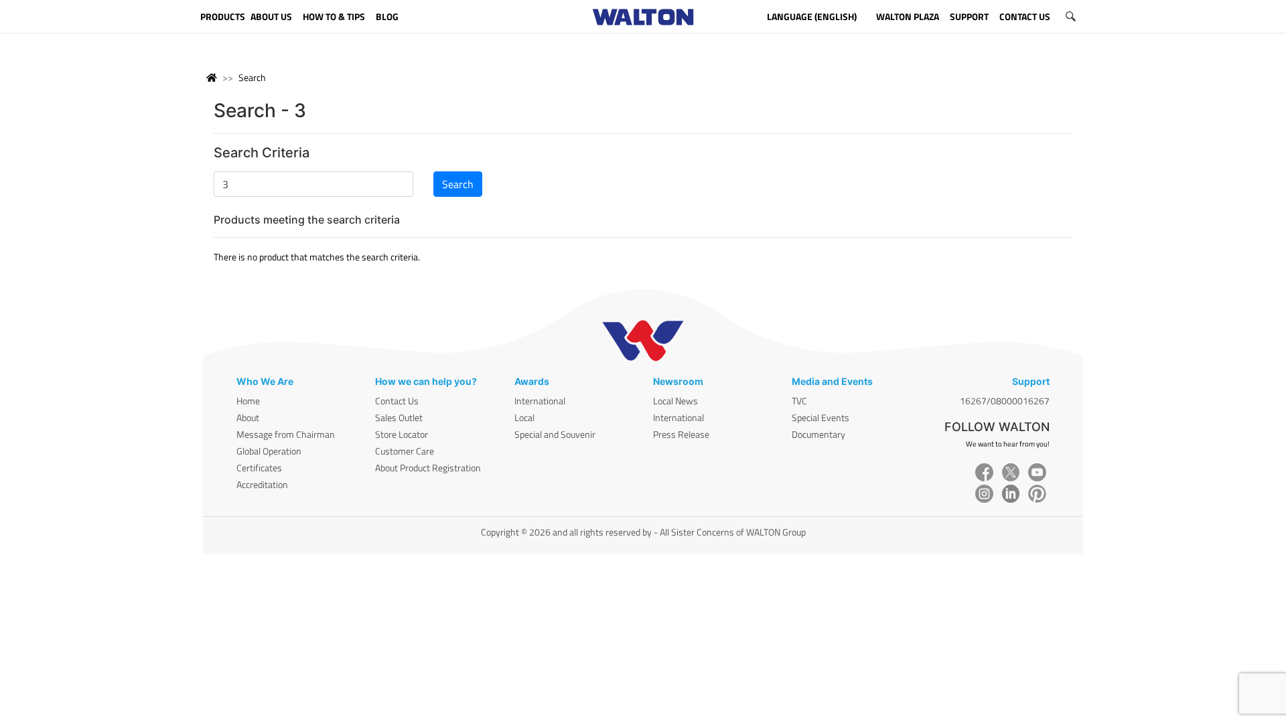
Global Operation (268, 451)
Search (252, 77)
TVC (799, 401)
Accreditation (262, 484)
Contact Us (397, 401)
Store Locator (401, 434)
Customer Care (404, 451)
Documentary (818, 434)
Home (248, 401)
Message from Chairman (285, 434)
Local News (675, 401)
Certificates (259, 468)
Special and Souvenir (554, 434)
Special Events (820, 417)
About (247, 417)
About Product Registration (428, 468)
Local (524, 417)
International (539, 401)
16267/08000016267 (1005, 401)
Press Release (681, 434)
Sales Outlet (399, 417)
